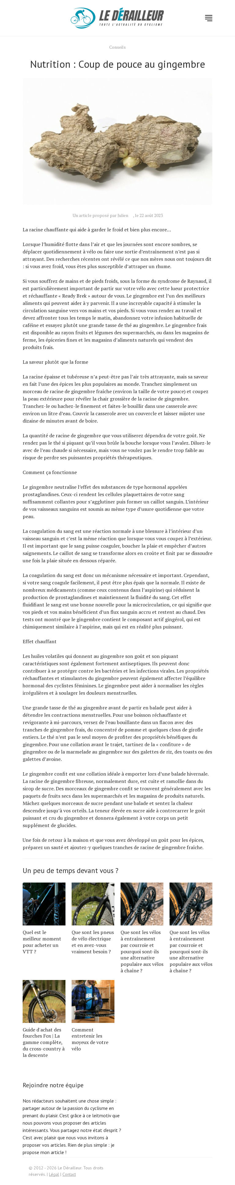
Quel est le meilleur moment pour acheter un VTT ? (42, 942)
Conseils (117, 47)
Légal (54, 1174)
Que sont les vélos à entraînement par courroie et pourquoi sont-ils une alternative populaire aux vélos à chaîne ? (142, 951)
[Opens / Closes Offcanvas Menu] (208, 18)
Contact (69, 1174)
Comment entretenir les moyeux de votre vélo (90, 1039)
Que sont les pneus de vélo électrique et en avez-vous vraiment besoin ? (93, 942)
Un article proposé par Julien (100, 215)
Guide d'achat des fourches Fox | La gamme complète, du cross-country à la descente (44, 1042)
